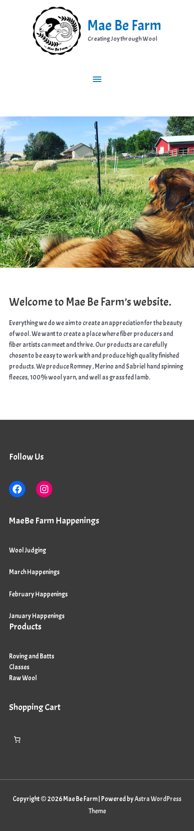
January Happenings (37, 616)
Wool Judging (27, 550)
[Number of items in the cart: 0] (17, 739)
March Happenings (34, 572)
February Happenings (38, 594)
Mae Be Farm (124, 25)
